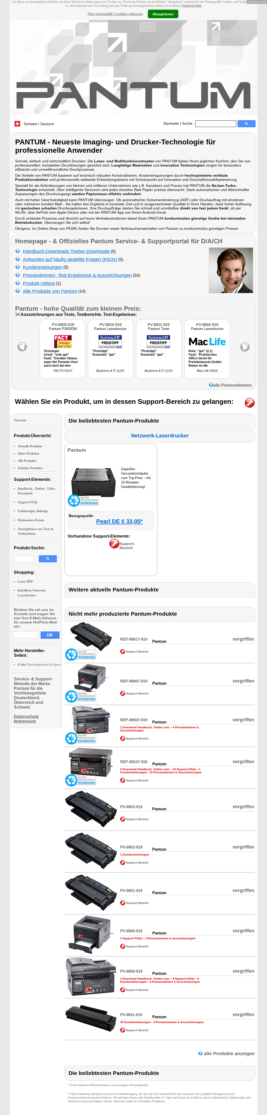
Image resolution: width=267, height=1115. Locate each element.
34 (17, 314)
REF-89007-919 (133, 681)
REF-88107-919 (133, 762)
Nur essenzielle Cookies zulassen (115, 14)
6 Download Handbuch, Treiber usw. (145, 769)
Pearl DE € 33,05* (119, 521)
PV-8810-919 (110, 324)
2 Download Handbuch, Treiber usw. (145, 978)
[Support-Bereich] (114, 547)
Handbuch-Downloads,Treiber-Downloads (66, 251)
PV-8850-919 (207, 324)
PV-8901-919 (131, 890)
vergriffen (243, 639)
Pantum (26, 308)
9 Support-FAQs (184, 978)
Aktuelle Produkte (30, 446)
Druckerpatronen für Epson (39, 664)
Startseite (171, 123)
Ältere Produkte (28, 453)
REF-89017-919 (133, 639)
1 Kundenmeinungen (134, 854)
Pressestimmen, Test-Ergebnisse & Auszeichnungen (77, 275)
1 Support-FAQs (131, 938)
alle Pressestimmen (232, 385)
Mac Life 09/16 (207, 371)
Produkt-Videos (39, 283)
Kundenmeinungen (42, 267)
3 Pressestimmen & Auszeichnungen (170, 938)
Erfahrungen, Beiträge (33, 511)
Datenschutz (192, 6)
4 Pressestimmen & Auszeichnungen (174, 981)
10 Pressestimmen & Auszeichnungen (175, 772)
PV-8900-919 (63, 324)
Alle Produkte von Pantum (50, 291)
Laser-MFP (25, 581)
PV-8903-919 (131, 807)
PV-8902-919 (131, 847)
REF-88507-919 (133, 720)
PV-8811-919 (158, 324)
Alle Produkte (27, 461)
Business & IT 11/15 (110, 371)
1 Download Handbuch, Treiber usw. (145, 727)
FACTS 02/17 (63, 371)
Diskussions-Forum (31, 520)
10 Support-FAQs (184, 769)
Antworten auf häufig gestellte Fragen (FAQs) (70, 259)
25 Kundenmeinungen (135, 1022)
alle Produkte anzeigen (229, 1053)
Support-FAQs (28, 502)
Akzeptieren (163, 14)
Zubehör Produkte (30, 468)
